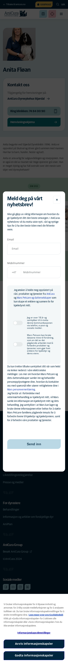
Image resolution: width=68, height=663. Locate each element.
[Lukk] (57, 200)
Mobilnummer (16, 263)
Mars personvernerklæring (21, 389)
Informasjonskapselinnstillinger (33, 633)
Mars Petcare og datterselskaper (34, 298)
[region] (34, 628)
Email (10, 239)
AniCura (50, 294)
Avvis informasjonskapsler (34, 643)
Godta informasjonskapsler (34, 655)
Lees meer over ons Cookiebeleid (46, 615)
